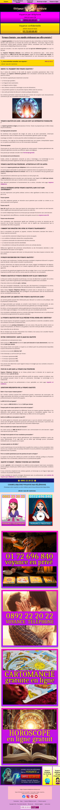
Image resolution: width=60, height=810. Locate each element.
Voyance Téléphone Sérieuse (18, 1)
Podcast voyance (42, 801)
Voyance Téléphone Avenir (30, 801)
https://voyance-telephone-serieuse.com (30, 789)
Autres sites (47, 804)
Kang (21, 801)
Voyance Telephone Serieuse (30, 8)
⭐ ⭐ (27, 480)
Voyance (6, 1)
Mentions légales (39, 804)
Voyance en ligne (54, 1)
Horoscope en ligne (42, 1)
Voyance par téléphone (30, 1)
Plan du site (30, 804)
